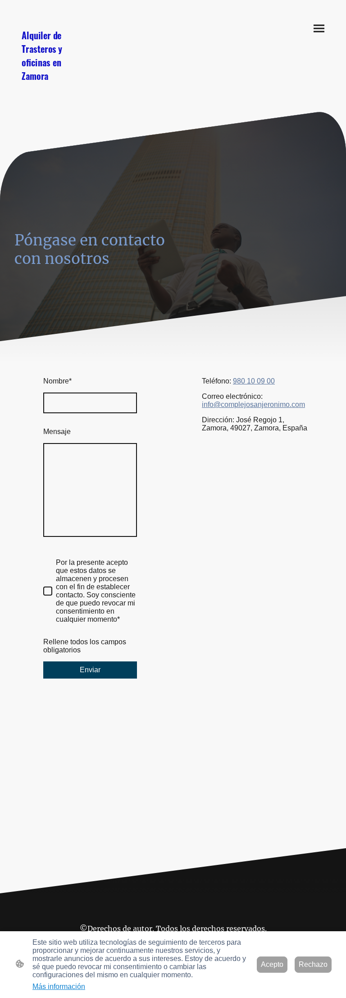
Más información (58, 986)
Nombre (57, 381)
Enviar (90, 670)
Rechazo (313, 964)
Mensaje (57, 431)
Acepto (272, 964)
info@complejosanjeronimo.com (253, 404)
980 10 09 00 (254, 381)
